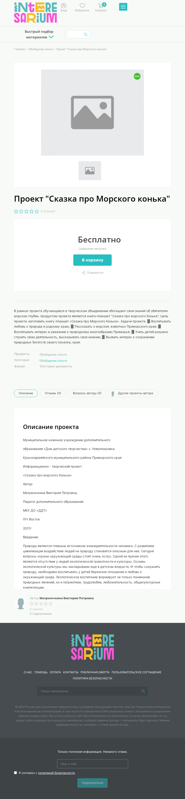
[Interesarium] (92, 647)
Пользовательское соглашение (136, 672)
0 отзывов (48, 211)
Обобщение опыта (53, 360)
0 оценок (36, 609)
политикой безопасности (56, 773)
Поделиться (95, 272)
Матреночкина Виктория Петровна (66, 598)
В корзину (92, 260)
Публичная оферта (95, 672)
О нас (28, 672)
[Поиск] (143, 691)
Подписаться (92, 782)
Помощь (41, 672)
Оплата (55, 672)
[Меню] (123, 7)
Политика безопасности (92, 678)
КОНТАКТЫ (70, 672)
